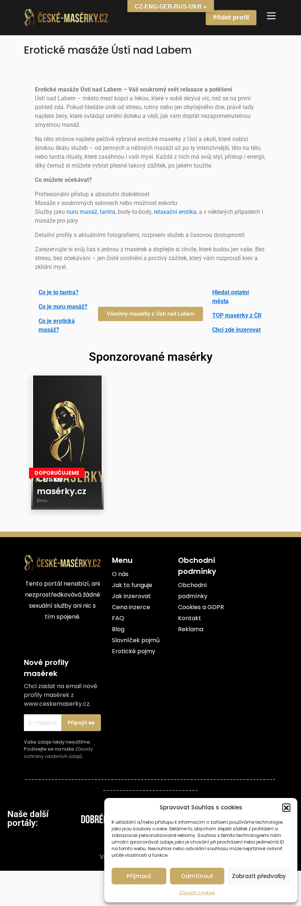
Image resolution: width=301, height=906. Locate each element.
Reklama (190, 629)
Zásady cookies (197, 892)
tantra (107, 211)
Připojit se (81, 722)
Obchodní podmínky (192, 590)
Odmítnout (197, 876)
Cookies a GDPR (201, 607)
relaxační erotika (175, 211)
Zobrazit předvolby (259, 876)
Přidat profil (231, 17)
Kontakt (189, 618)
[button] (286, 807)
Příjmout (139, 876)
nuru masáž (81, 211)
